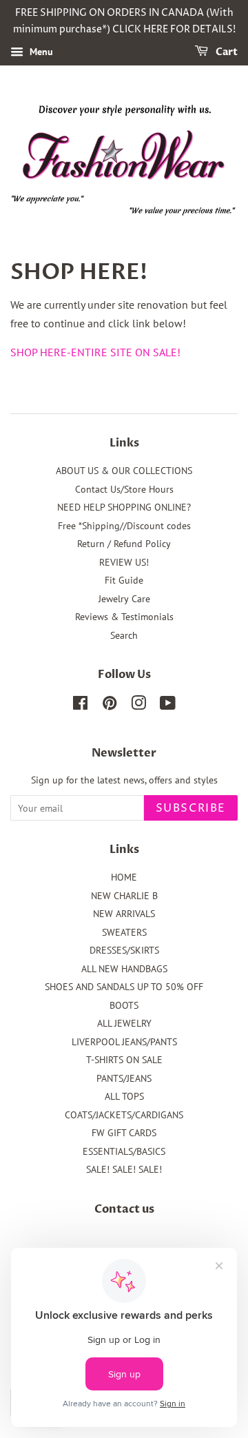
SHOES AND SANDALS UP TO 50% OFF (124, 986)
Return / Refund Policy (124, 543)
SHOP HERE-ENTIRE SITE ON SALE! (95, 352)
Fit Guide (124, 580)
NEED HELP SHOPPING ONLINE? (124, 507)
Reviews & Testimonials (124, 616)
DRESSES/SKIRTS (124, 950)
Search (124, 635)
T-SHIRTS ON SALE (124, 1060)
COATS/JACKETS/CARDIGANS (124, 1115)
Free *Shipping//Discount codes (124, 526)
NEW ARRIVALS (124, 913)
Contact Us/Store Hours (124, 489)
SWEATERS (124, 932)
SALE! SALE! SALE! (124, 1169)
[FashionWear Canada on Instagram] (138, 705)
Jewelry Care (124, 599)
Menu (40, 51)
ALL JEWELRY (124, 1023)
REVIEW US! (124, 562)
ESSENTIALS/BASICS (124, 1151)
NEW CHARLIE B (124, 896)
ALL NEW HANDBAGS (124, 969)
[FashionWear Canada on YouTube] (168, 705)
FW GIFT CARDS (124, 1133)
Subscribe (191, 808)
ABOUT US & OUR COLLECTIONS (124, 470)
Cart (226, 52)
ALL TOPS (124, 1096)
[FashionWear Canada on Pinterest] (109, 705)
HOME (124, 877)
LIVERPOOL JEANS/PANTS (124, 1042)
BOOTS (124, 1005)
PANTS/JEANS (124, 1078)
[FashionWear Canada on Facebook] (80, 705)
